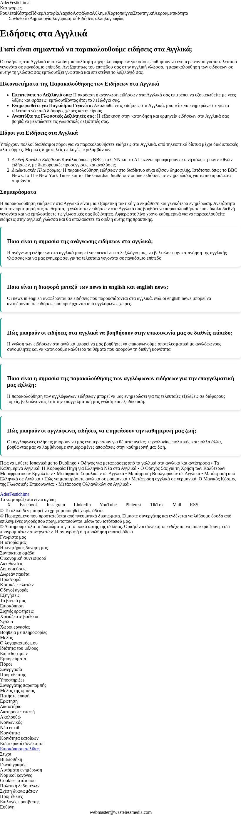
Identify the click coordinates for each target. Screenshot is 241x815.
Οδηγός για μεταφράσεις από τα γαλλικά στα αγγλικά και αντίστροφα (145, 462)
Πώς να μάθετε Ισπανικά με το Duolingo (38, 462)
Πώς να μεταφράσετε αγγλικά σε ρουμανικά (85, 478)
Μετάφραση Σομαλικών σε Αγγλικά (90, 473)
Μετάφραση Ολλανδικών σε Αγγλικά (93, 484)
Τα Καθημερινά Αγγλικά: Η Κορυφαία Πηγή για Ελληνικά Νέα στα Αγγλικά (109, 465)
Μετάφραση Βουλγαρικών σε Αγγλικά (164, 473)
